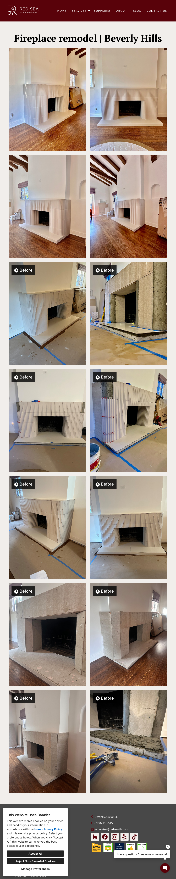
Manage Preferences (35, 869)
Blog (137, 11)
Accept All (35, 853)
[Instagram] (115, 837)
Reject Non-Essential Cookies (35, 861)
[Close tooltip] (168, 847)
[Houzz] (95, 837)
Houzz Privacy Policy (48, 829)
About (121, 11)
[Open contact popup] (165, 868)
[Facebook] (105, 837)
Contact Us (157, 11)
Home (62, 11)
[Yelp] (124, 837)
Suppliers (102, 11)
